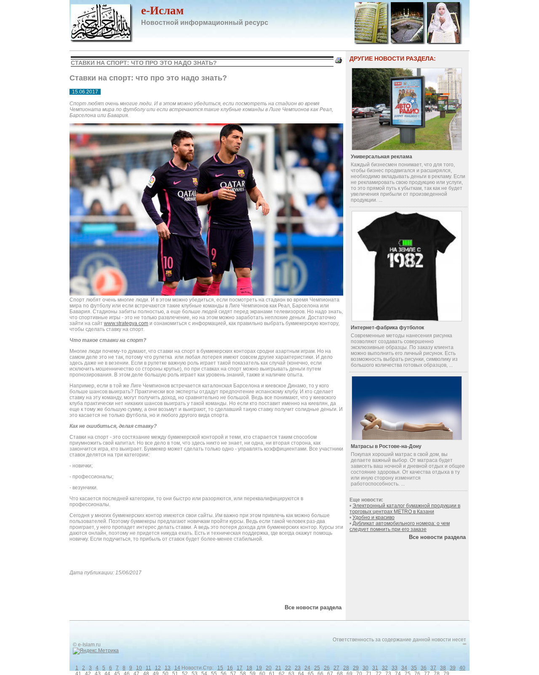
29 (356, 668)
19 (259, 668)
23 (298, 668)
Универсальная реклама (381, 157)
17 (240, 668)
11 (148, 668)
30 (365, 668)
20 (269, 668)
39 (453, 668)
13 (168, 668)
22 (288, 668)
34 (404, 668)
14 (177, 668)
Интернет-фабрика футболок (387, 328)
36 (424, 668)
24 (307, 668)
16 (230, 668)
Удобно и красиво (373, 517)
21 (278, 668)
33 (395, 668)
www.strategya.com (126, 323)
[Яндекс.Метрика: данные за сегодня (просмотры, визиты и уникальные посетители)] (96, 651)
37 (433, 668)
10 (139, 668)
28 (346, 668)
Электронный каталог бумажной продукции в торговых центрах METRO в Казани (405, 509)
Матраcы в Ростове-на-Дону (386, 446)
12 (158, 668)
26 (327, 668)
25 (317, 668)
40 (462, 668)
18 (249, 668)
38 (443, 668)
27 (336, 668)
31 (375, 668)
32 (385, 668)
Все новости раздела (313, 607)
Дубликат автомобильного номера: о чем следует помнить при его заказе (400, 526)
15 (220, 668)
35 (414, 668)
